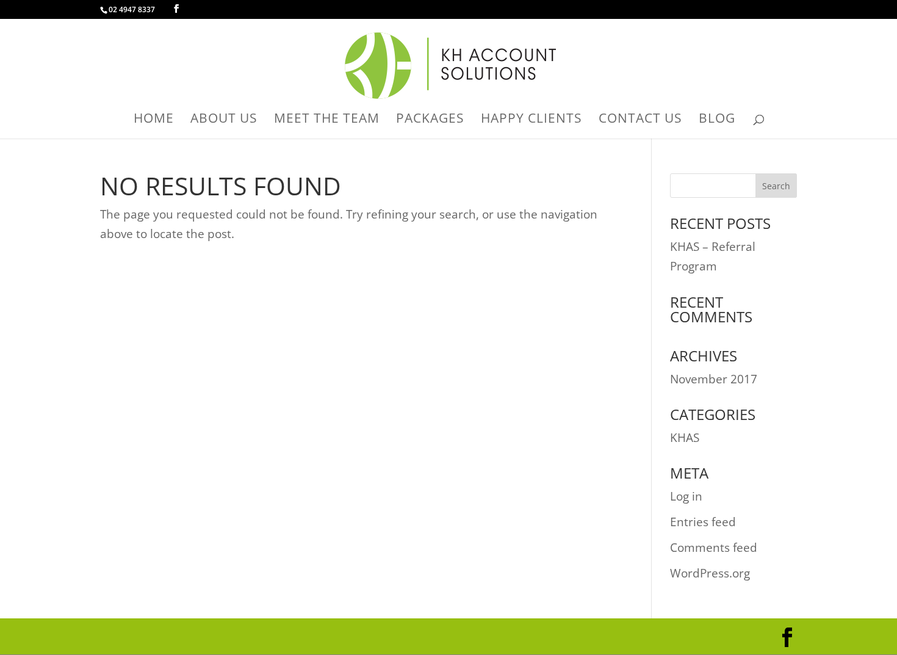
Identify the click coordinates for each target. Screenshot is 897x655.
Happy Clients (531, 120)
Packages (430, 120)
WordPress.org (710, 573)
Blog (717, 120)
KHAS (684, 438)
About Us (224, 120)
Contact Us (640, 120)
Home (154, 120)
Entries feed (703, 522)
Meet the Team (327, 120)
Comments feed (713, 547)
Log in (686, 496)
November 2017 (713, 379)
